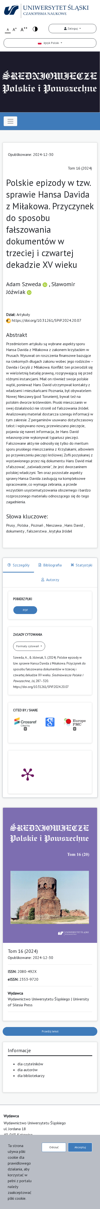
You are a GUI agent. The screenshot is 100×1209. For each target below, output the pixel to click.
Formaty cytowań (28, 646)
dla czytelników (30, 1063)
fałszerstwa (37, 531)
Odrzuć (53, 1147)
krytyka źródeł (60, 531)
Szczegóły (21, 565)
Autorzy (52, 579)
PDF (25, 610)
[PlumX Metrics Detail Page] (27, 774)
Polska (22, 525)
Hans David (73, 525)
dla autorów (27, 1069)
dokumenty (15, 531)
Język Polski (51, 43)
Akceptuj (80, 1147)
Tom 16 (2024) (80, 168)
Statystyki (84, 565)
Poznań (37, 525)
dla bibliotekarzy (30, 1075)
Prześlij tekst (50, 1031)
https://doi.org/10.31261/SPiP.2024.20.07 (46, 320)
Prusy (10, 525)
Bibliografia (52, 565)
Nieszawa (54, 525)
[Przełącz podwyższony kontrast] (35, 28)
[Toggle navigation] (10, 121)
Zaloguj (72, 28)
